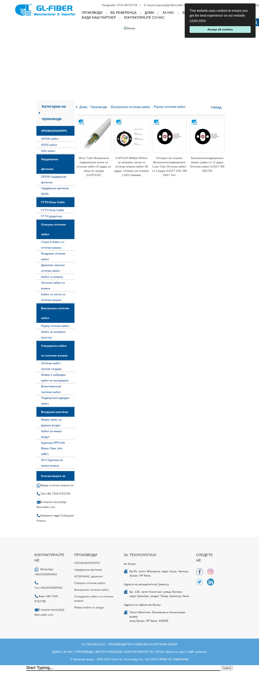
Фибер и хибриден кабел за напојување (55, 377)
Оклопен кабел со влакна (53, 285)
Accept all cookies (220, 29)
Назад (216, 107)
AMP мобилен (197, 651)
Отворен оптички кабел (53, 229)
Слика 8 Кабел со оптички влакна (52, 244)
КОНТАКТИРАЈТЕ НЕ (139, 651)
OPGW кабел (49, 138)
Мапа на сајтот (176, 651)
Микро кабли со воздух (89, 607)
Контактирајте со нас (144, 17)
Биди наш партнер (99, 17)
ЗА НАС (68, 651)
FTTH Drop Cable (53, 202)
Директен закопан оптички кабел (53, 267)
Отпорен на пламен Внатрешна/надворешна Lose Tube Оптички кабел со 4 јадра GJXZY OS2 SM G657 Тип (169, 166)
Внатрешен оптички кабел (55, 313)
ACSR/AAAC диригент (88, 576)
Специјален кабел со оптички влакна (54, 350)
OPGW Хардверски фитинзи (53, 179)
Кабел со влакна (52, 276)
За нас (168, 12)
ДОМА (56, 651)
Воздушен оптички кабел (53, 256)
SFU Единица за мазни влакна (52, 462)
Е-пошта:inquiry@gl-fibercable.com (166, 5)
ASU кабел (48, 150)
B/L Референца (123, 12)
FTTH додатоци (51, 216)
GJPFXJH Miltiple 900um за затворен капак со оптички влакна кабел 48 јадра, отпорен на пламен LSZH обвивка (131, 166)
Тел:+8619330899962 (48, 587)
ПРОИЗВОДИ (84, 651)
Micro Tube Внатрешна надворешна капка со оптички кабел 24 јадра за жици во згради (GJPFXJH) (93, 166)
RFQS (159, 651)
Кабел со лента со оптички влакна (53, 297)
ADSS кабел (49, 144)
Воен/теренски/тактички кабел (51, 389)
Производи (92, 12)
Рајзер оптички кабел (55, 326)
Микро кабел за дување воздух (51, 422)
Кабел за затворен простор (53, 334)
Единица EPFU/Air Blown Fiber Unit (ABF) (53, 448)
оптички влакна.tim (61, 485)
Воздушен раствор (54, 411)
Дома (149, 12)
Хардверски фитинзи (49, 164)
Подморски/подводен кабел (55, 400)
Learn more (198, 20)
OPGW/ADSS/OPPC (54, 130)
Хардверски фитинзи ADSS (55, 191)
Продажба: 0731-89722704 (119, 5)
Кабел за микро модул (51, 434)
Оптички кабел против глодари (51, 366)
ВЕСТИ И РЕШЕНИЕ (109, 651)
